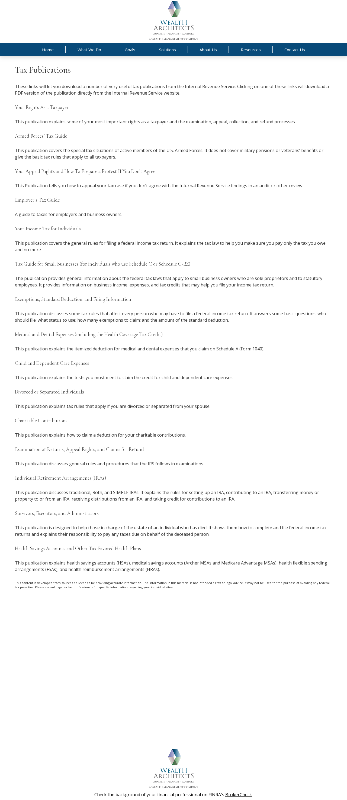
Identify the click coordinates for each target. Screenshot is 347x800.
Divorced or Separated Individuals (49, 392)
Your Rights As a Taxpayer (42, 107)
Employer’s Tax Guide (37, 200)
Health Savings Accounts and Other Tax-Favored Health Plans (78, 548)
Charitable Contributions (41, 421)
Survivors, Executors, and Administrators (57, 513)
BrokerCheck (238, 795)
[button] (48, 49)
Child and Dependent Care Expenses (52, 363)
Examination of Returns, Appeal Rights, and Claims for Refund (79, 449)
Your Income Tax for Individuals (48, 229)
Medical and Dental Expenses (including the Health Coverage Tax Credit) (89, 334)
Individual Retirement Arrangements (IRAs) (60, 478)
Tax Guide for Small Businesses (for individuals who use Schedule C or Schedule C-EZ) (102, 264)
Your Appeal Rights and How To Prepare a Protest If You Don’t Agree (85, 171)
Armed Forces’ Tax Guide (41, 136)
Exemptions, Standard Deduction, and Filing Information (73, 299)
